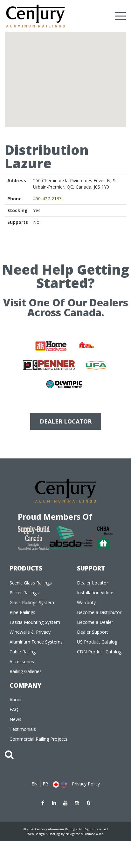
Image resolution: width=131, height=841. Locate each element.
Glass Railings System (32, 602)
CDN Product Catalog (99, 652)
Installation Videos (95, 593)
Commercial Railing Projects (38, 739)
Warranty (86, 602)
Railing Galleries (26, 671)
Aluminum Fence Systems (36, 642)
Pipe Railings (22, 612)
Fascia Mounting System (35, 622)
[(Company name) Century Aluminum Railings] (35, 16)
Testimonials (23, 729)
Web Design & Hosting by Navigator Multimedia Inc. (65, 834)
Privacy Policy (86, 784)
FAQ (14, 709)
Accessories (22, 661)
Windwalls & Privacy (30, 632)
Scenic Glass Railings (31, 583)
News (15, 719)
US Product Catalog (97, 642)
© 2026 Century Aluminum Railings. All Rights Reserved (66, 829)
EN (34, 784)
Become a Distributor (99, 612)
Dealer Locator (92, 583)
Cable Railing (23, 652)
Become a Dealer (95, 622)
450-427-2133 (47, 199)
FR (45, 784)
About (16, 700)
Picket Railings (24, 593)
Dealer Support (92, 632)
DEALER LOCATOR (66, 421)
